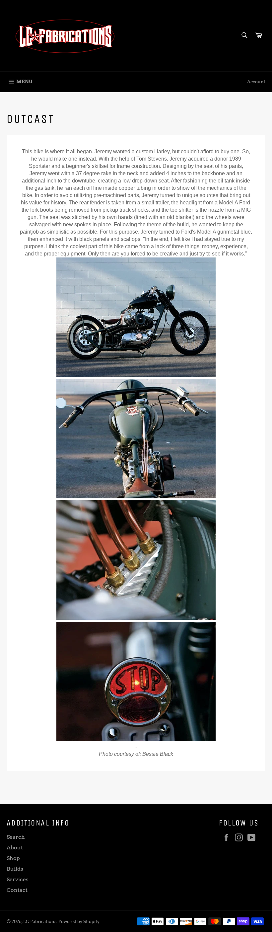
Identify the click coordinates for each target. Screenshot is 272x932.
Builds (15, 869)
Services (18, 879)
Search (16, 837)
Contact (17, 890)
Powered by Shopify (79, 921)
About (15, 847)
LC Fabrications (39, 921)
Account (256, 81)
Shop (13, 858)
